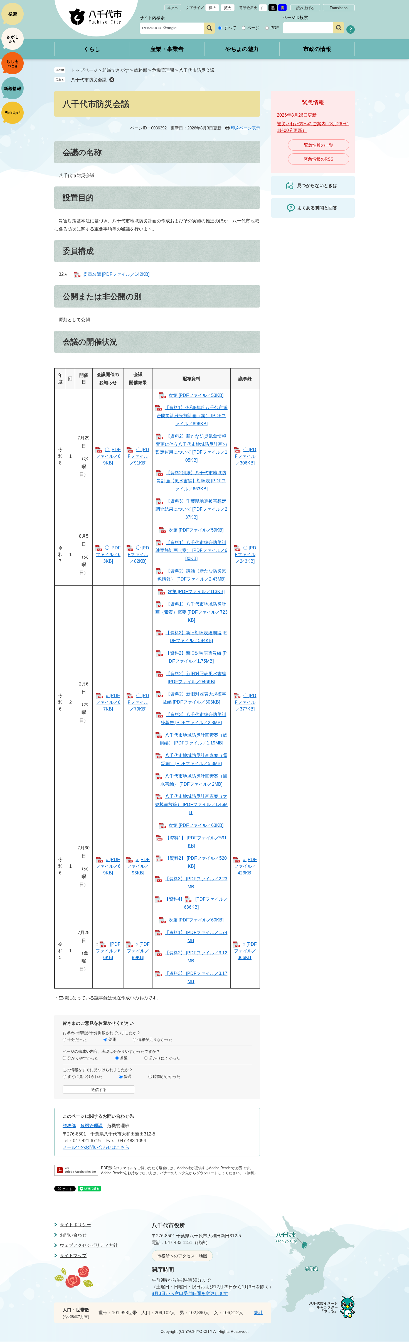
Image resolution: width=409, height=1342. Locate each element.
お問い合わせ (73, 1235)
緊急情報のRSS (318, 159)
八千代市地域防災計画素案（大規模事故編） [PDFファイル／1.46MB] (191, 804)
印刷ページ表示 (245, 128)
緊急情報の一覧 (318, 145)
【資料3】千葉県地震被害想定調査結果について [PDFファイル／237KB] (191, 509)
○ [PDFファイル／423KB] (245, 866)
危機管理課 (163, 70)
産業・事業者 (167, 49)
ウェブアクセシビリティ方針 (89, 1245)
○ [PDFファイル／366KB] (245, 951)
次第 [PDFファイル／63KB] (196, 825)
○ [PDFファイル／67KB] (108, 702)
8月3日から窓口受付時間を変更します (190, 1293)
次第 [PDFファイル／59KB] (196, 530)
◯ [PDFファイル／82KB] (138, 554)
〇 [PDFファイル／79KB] (138, 702)
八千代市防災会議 (89, 79)
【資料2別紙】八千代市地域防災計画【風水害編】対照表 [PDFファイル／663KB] (191, 480)
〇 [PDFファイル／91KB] (138, 456)
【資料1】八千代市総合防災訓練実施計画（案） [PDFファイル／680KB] (191, 550)
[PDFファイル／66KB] (108, 951)
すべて (230, 27)
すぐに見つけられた (84, 1076)
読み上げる (305, 8)
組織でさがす (115, 70)
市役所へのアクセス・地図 (182, 1255)
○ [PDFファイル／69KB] (108, 866)
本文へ (172, 8)
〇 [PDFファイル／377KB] (245, 702)
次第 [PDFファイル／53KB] (196, 395)
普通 (112, 1039)
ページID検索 (295, 17)
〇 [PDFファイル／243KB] (245, 554)
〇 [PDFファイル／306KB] (245, 456)
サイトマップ (73, 1255)
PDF (274, 27)
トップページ (84, 70)
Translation (339, 8)
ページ (253, 27)
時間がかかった (166, 1076)
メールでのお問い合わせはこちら (96, 1147)
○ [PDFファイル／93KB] (138, 866)
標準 (212, 8)
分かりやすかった (82, 1058)
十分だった (77, 1039)
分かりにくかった (164, 1058)
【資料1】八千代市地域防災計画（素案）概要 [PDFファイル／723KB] (191, 612)
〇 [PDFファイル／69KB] (108, 456)
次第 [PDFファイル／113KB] (196, 591)
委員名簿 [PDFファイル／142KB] (116, 274)
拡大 (227, 8)
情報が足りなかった (155, 1039)
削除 (111, 79)
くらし (91, 49)
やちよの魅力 (242, 49)
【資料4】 (174, 899)
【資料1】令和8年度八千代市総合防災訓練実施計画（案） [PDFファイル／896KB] (192, 415)
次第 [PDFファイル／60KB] (196, 920)
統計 (258, 1312)
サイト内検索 (152, 17)
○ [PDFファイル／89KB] (138, 951)
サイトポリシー (75, 1224)
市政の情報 (317, 49)
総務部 (69, 1125)
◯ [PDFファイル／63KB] (108, 554)
